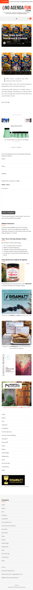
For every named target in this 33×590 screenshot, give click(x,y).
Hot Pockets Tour (7, 432)
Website (4, 173)
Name (3, 159)
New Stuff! (5, 442)
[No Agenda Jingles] (28, 120)
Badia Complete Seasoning (11, 247)
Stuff (3, 459)
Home (3, 567)
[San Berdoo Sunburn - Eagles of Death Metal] (5, 120)
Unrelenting (5, 466)
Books (3, 418)
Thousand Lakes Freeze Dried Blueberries (15, 251)
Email (3, 166)
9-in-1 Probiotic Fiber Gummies (12, 245)
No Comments (16, 114)
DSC (3, 421)
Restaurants (5, 456)
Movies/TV (5, 439)
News (3, 446)
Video (3, 470)
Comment (5, 188)
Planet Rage (5, 453)
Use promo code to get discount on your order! (16, 315)
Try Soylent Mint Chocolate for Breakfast (16, 140)
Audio (3, 414)
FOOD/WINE (8, 31)
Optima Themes (21, 587)
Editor (8, 42)
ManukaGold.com (7, 283)
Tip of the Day (6, 463)
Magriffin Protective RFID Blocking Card (15, 249)
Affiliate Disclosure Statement (10, 577)
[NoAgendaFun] (16, 9)
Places (4, 449)
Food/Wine (5, 428)
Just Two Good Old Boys (9, 435)
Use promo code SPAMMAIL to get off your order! (16, 407)
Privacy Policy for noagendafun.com (12, 574)
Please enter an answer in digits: (11, 181)
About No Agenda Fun (8, 570)
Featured (4, 425)
